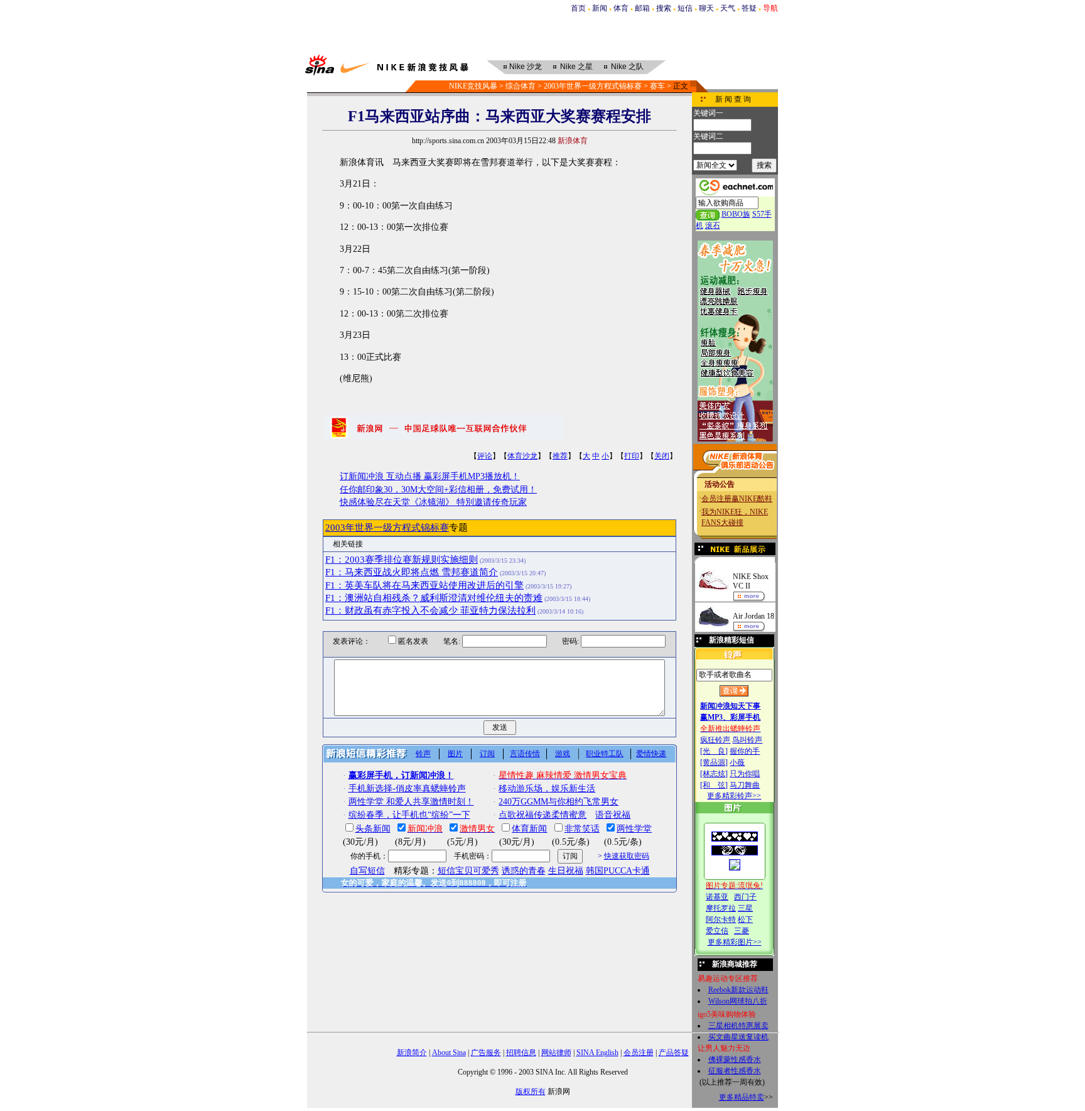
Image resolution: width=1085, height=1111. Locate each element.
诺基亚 (717, 896)
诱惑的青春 (524, 870)
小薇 (737, 762)
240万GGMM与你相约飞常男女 (558, 801)
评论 (484, 456)
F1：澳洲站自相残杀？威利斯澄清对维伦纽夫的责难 (433, 598)
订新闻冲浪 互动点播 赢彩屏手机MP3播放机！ (430, 476)
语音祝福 (612, 815)
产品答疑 (674, 1052)
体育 (621, 8)
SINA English (597, 1052)
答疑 (749, 8)
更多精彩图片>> (735, 942)
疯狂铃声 (715, 739)
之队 (627, 66)
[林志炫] (714, 773)
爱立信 (717, 930)
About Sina (449, 1052)
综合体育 (520, 86)
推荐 (560, 456)
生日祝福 (565, 870)
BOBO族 (735, 214)
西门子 (745, 896)
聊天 (706, 8)
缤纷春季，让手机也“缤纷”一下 (409, 815)
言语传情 (525, 753)
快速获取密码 (626, 856)
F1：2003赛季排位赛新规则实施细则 (401, 560)
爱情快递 (651, 753)
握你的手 (745, 751)
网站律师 (556, 1052)
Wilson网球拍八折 (737, 1001)
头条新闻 (373, 828)
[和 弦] (714, 785)
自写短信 (367, 870)
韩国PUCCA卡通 (618, 870)
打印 (631, 456)
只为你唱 (745, 773)
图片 (455, 753)
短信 (685, 8)
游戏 (562, 753)
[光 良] (714, 751)
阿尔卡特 (721, 919)
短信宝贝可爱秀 (468, 870)
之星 (576, 66)
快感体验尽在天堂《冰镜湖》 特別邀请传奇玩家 (433, 502)
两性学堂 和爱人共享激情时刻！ (411, 801)
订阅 (487, 753)
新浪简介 (412, 1052)
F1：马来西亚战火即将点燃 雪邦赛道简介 (411, 572)
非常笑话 (582, 828)
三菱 (741, 930)
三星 (745, 908)
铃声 (423, 753)
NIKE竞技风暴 (473, 86)
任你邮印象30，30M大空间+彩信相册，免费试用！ (438, 489)
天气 (727, 8)
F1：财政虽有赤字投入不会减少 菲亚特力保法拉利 (430, 610)
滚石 (712, 225)
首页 (578, 8)
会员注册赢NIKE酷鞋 (736, 498)
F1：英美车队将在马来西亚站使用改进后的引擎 (424, 585)
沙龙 (525, 66)
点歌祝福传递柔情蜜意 (542, 815)
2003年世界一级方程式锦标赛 (593, 86)
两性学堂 (634, 828)
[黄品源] (714, 762)
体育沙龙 (522, 456)
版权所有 (531, 1091)
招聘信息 (521, 1052)
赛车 (657, 86)
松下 (745, 919)
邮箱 (642, 8)
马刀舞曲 (745, 785)
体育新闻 (529, 828)
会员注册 (638, 1052)
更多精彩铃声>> (734, 795)
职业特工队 (604, 753)
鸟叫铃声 (747, 739)
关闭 (661, 456)
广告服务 (486, 1052)
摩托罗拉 (721, 908)
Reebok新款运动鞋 (738, 989)
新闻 (599, 8)
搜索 (663, 8)
